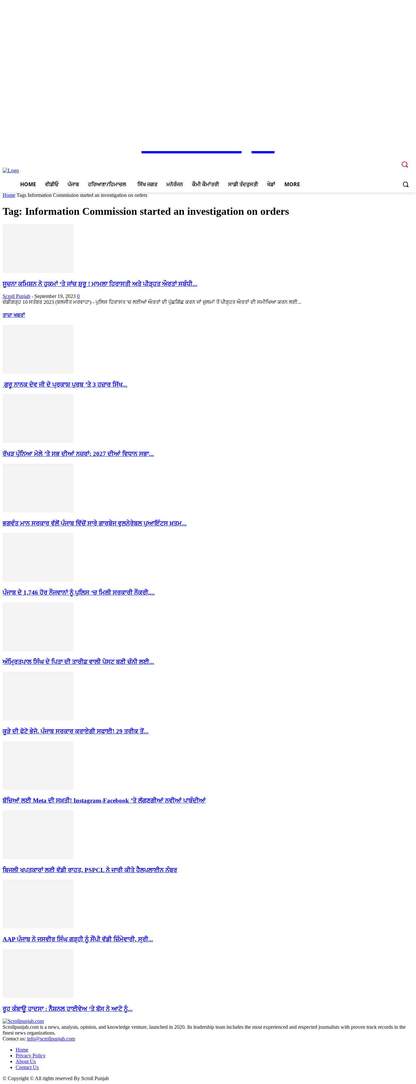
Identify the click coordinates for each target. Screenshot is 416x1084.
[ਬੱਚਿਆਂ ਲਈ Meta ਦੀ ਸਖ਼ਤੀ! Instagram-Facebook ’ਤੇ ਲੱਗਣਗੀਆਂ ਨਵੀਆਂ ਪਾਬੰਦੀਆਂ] (38, 788)
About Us (26, 1061)
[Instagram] (374, 159)
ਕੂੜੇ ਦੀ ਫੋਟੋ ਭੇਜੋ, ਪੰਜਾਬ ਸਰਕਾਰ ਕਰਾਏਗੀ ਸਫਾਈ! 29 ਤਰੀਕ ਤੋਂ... (76, 731)
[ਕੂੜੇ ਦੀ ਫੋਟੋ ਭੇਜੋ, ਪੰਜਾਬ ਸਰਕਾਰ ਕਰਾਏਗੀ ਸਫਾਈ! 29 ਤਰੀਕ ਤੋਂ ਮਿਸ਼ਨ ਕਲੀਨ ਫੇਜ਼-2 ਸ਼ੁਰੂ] (38, 718)
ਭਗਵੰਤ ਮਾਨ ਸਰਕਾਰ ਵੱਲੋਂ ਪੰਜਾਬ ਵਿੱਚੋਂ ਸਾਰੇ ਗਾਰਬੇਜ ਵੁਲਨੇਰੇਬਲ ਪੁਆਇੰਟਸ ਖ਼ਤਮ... (95, 523)
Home (9, 195)
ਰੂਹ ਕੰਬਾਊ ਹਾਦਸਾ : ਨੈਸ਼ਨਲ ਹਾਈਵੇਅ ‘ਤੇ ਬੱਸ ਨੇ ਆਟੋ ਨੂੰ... (68, 1008)
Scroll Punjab (16, 296)
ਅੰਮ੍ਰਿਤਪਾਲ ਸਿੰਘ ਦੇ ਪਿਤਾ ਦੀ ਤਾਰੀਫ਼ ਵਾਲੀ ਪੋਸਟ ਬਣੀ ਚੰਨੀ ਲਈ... (78, 661)
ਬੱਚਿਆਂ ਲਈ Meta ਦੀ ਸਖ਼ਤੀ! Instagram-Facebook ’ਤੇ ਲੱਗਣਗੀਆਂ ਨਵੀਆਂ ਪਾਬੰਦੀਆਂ (104, 800)
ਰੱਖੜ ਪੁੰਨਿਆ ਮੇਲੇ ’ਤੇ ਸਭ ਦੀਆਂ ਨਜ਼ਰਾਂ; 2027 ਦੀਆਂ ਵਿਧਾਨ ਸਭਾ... (78, 453)
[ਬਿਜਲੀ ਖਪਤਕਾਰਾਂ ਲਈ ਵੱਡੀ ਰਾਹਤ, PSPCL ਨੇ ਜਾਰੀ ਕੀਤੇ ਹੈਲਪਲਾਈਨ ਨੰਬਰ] (38, 857)
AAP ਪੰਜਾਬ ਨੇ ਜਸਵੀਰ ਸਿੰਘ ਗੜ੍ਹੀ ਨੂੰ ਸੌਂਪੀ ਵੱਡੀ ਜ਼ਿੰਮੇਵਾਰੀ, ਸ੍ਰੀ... (78, 939)
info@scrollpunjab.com (51, 1038)
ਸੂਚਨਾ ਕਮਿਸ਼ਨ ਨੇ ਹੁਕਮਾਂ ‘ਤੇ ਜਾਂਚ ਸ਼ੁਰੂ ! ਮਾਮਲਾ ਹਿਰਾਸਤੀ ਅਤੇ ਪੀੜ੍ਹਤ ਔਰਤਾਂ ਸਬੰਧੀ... (100, 283)
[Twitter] (382, 159)
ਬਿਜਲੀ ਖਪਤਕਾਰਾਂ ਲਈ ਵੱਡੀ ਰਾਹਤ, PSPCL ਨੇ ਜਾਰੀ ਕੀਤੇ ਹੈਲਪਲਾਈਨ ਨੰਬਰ (90, 870)
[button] (405, 184)
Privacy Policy (31, 1055)
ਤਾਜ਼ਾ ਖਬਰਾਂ (14, 315)
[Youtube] (392, 159)
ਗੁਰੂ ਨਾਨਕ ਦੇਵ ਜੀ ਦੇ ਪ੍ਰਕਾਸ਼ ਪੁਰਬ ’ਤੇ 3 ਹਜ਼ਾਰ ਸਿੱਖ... (65, 384)
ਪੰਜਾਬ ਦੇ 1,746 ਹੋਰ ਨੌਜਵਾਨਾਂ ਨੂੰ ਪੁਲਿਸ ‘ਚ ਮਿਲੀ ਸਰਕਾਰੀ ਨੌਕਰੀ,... (79, 592)
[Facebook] (365, 159)
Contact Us (27, 1067)
